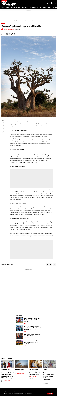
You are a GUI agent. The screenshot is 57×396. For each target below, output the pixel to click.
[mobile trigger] (54, 3)
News (25, 331)
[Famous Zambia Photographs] (21, 364)
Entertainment (26, 337)
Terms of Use (29, 393)
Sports (25, 323)
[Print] (14, 34)
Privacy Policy (21, 393)
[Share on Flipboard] (9, 34)
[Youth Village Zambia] (8, 3)
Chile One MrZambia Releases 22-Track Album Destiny (32, 334)
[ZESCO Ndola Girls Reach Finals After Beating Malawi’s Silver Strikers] (19, 320)
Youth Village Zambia (9, 29)
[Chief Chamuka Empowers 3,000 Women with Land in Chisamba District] (35, 364)
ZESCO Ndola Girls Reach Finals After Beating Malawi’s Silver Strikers (32, 320)
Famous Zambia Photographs (19, 370)
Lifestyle (3, 23)
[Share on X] (7, 34)
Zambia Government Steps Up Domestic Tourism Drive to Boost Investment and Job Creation (32, 327)
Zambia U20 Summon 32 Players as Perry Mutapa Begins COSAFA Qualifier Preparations (32, 342)
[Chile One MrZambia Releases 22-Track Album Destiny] (19, 336)
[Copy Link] (12, 34)
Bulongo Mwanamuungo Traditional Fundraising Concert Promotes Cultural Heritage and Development (48, 374)
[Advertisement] (28, 15)
